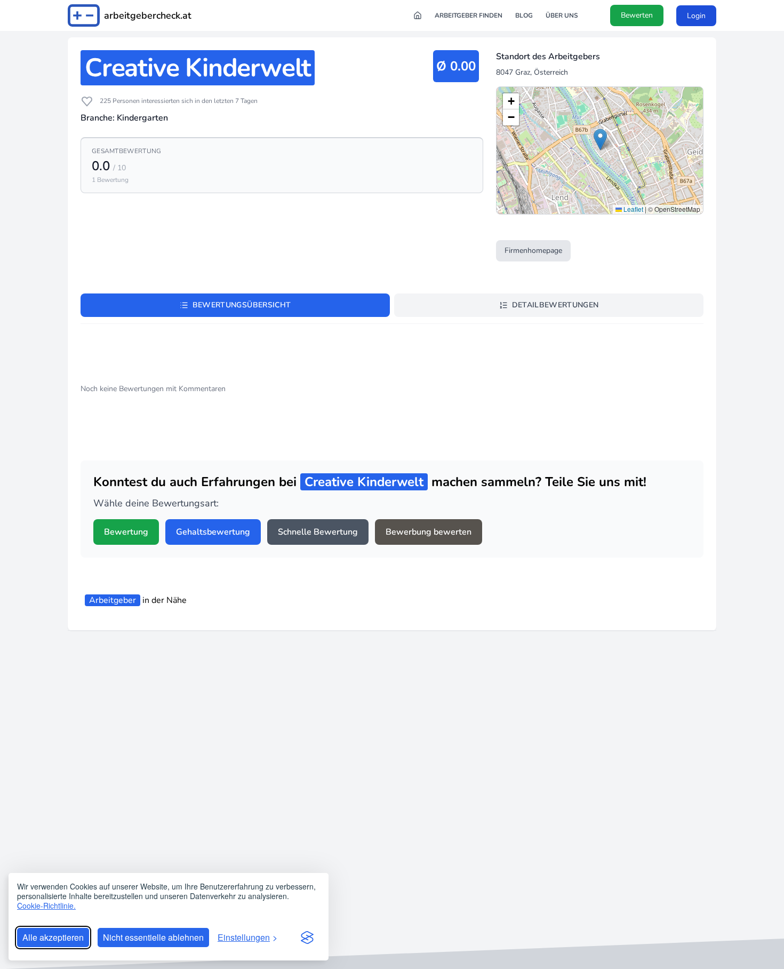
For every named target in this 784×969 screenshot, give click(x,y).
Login (696, 16)
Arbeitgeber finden (468, 15)
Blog (524, 15)
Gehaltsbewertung (213, 532)
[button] (600, 139)
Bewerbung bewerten (428, 532)
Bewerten (637, 15)
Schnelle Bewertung (318, 532)
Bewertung (126, 532)
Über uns (562, 15)
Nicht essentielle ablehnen (153, 937)
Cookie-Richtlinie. (46, 905)
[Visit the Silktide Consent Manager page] (307, 937)
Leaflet (632, 208)
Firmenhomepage (533, 250)
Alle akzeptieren (53, 937)
